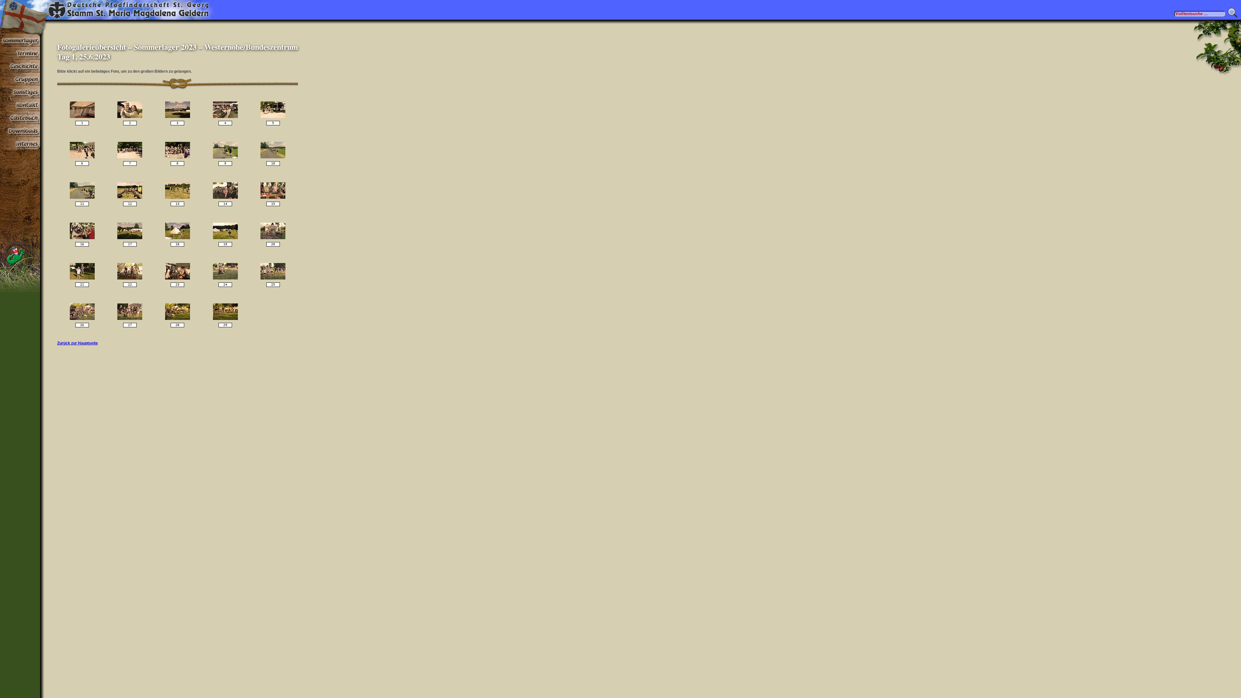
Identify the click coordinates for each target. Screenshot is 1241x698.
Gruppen (20, 78)
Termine (20, 53)
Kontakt (20, 104)
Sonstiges (20, 91)
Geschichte (20, 65)
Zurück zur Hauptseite (77, 343)
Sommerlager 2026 (20, 40)
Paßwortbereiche (20, 143)
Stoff (20, 130)
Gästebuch (20, 117)
